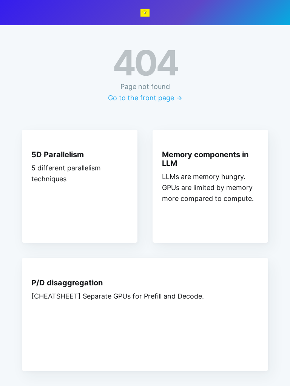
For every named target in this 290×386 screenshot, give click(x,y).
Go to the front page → (145, 98)
